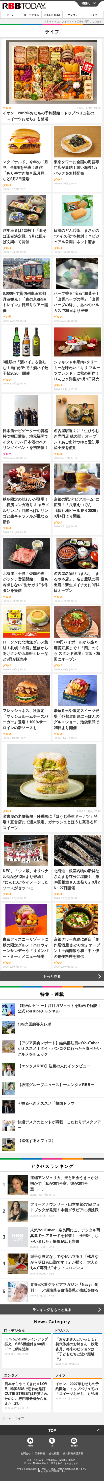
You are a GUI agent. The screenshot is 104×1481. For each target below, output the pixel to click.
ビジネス (62, 1330)
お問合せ (26, 1453)
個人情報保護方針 (73, 1453)
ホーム (10, 15)
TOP (52, 1430)
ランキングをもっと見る (52, 1309)
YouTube (73, 1445)
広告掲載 (40, 1453)
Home (30, 1445)
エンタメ (73, 15)
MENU (86, 3)
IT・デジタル (31, 15)
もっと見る (52, 976)
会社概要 (54, 1453)
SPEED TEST (52, 15)
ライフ (93, 15)
